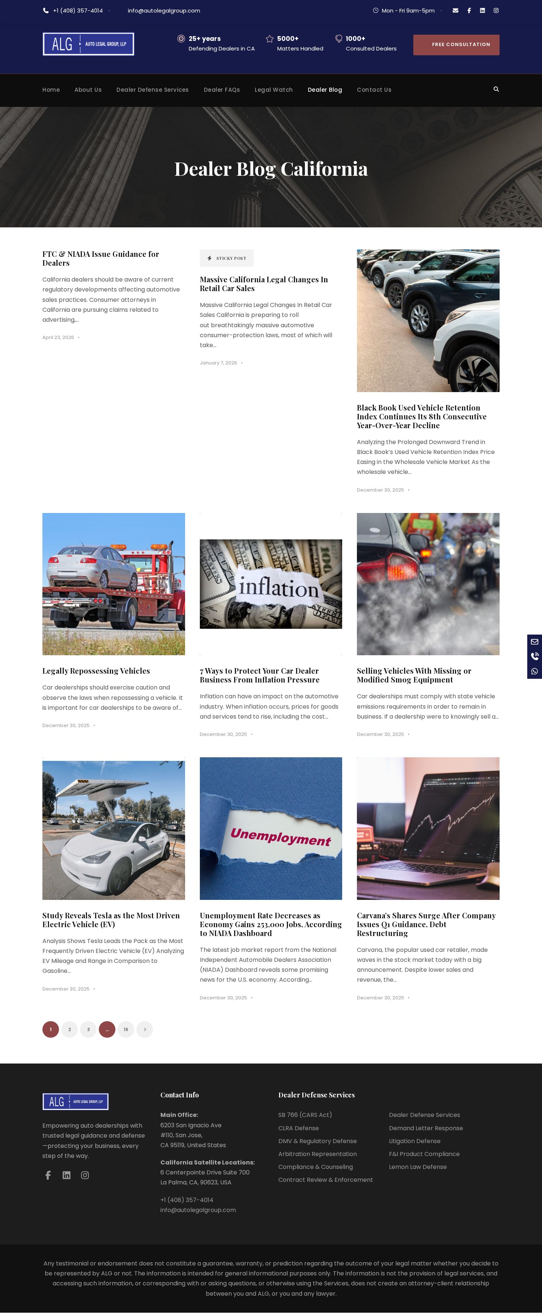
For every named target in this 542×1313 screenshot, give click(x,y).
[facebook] (469, 10)
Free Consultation (461, 44)
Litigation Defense (415, 1141)
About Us (88, 90)
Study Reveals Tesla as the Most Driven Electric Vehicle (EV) (111, 919)
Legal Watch (274, 90)
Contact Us (374, 90)
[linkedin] (482, 10)
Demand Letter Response (426, 1128)
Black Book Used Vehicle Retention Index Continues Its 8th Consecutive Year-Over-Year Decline (422, 416)
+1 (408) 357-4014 (78, 10)
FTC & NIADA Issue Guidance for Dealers (100, 258)
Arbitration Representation (317, 1154)
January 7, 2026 (218, 362)
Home (51, 90)
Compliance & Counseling (315, 1167)
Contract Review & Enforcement (325, 1180)
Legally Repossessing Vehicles (96, 670)
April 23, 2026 (58, 337)
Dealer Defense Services (153, 90)
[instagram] (496, 10)
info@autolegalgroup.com (164, 10)
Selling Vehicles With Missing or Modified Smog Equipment (414, 675)
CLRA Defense (298, 1128)
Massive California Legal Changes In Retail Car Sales (264, 283)
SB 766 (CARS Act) (305, 1115)
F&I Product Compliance (424, 1154)
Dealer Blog (325, 90)
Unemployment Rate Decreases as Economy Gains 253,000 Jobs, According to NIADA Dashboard (271, 924)
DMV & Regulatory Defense (317, 1141)
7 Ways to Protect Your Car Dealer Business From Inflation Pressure (260, 675)
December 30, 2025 (380, 489)
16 (126, 1029)
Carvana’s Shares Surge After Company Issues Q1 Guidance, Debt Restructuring (426, 924)
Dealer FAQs (222, 90)
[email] (455, 10)
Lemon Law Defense (418, 1167)
